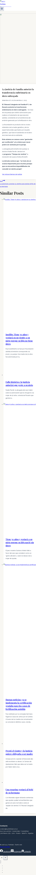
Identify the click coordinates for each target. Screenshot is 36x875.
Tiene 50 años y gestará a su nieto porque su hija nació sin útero (20, 542)
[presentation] (19, 263)
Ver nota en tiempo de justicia (12, 174)
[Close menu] (0, 861)
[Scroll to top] (1, 858)
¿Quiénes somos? (8, 868)
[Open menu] (2, 9)
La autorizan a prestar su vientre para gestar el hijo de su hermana (18, 184)
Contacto (6, 872)
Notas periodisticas (8, 870)
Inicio (4, 865)
